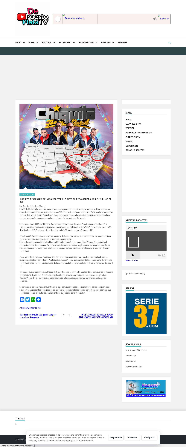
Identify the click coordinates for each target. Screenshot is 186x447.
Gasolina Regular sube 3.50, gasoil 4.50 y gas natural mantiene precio (37, 316)
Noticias (105, 42)
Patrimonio (65, 42)
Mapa (31, 42)
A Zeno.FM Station (132, 260)
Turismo (122, 42)
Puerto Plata (86, 42)
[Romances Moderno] (107, 19)
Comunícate (132, 146)
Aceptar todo (116, 437)
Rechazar (132, 437)
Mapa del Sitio (133, 124)
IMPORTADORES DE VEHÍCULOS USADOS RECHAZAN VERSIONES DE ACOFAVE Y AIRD (96, 316)
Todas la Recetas (135, 150)
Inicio (18, 42)
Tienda (129, 141)
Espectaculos (27, 195)
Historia (46, 42)
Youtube (130, 128)
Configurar (149, 437)
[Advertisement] (93, 75)
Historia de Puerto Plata (139, 132)
